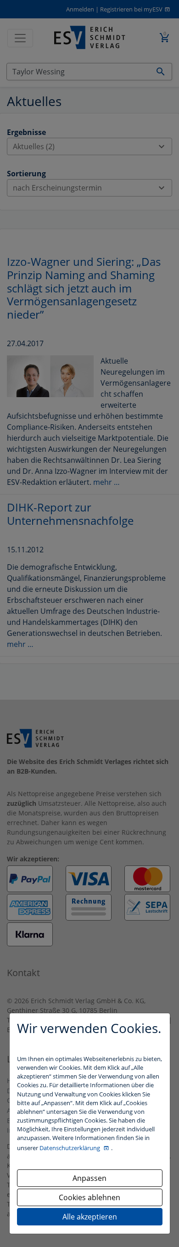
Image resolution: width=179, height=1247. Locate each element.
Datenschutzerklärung (70, 1148)
